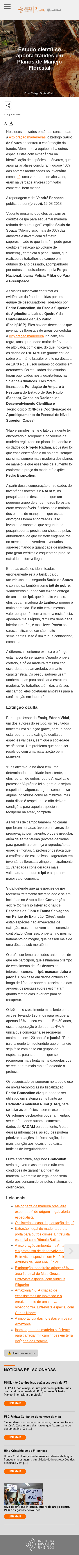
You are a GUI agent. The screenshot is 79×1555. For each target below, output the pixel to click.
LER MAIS (15, 1403)
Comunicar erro (21, 1353)
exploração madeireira (26, 336)
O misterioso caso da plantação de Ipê (44, 1223)
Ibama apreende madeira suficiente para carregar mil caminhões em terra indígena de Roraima (44, 1335)
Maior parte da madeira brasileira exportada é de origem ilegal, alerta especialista (42, 1211)
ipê (18, 177)
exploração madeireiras (27, 137)
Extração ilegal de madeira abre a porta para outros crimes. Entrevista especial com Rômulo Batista (42, 1234)
